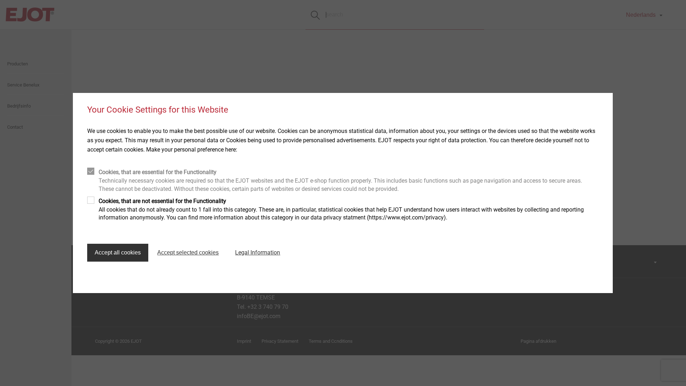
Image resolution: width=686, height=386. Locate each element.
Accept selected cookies (188, 252)
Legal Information (257, 252)
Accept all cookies (118, 252)
